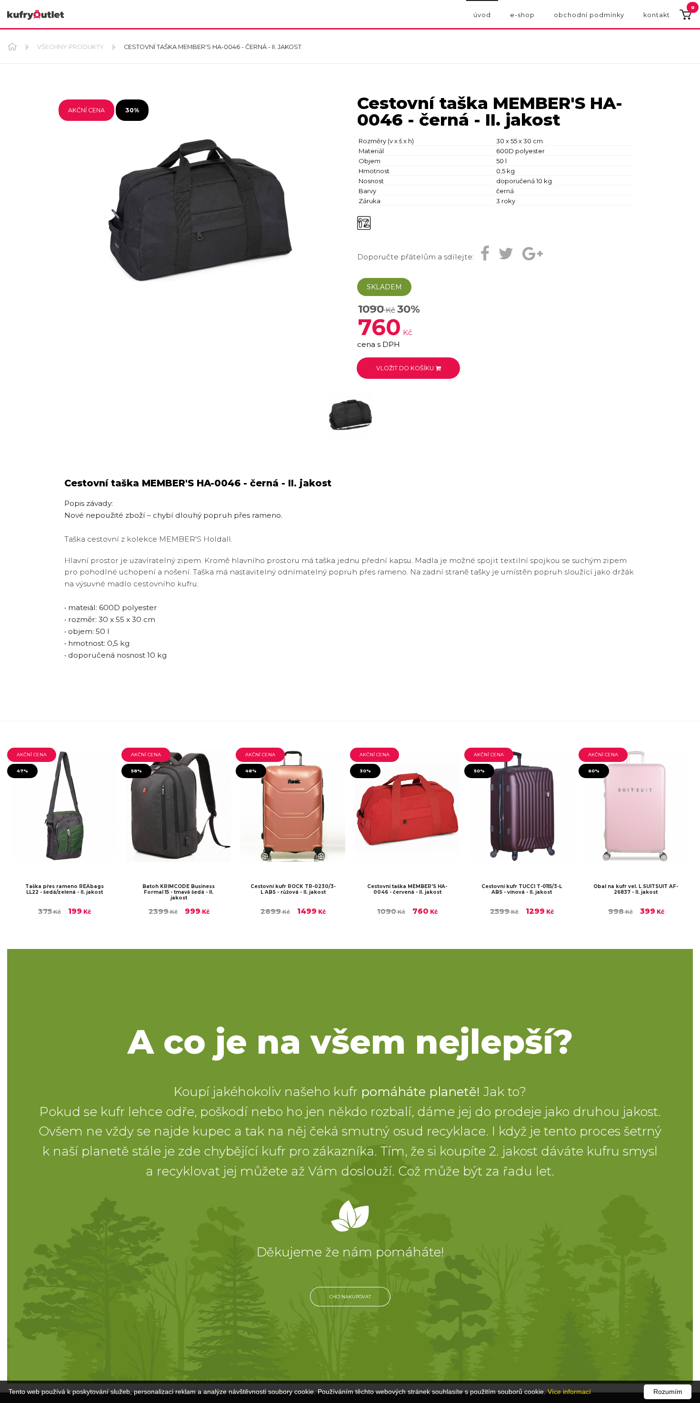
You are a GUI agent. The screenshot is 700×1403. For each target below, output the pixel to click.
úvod (482, 15)
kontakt (656, 15)
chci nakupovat (350, 1304)
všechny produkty (71, 46)
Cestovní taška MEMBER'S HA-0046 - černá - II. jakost (212, 46)
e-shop (522, 15)
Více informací (569, 1391)
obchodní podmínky (589, 15)
